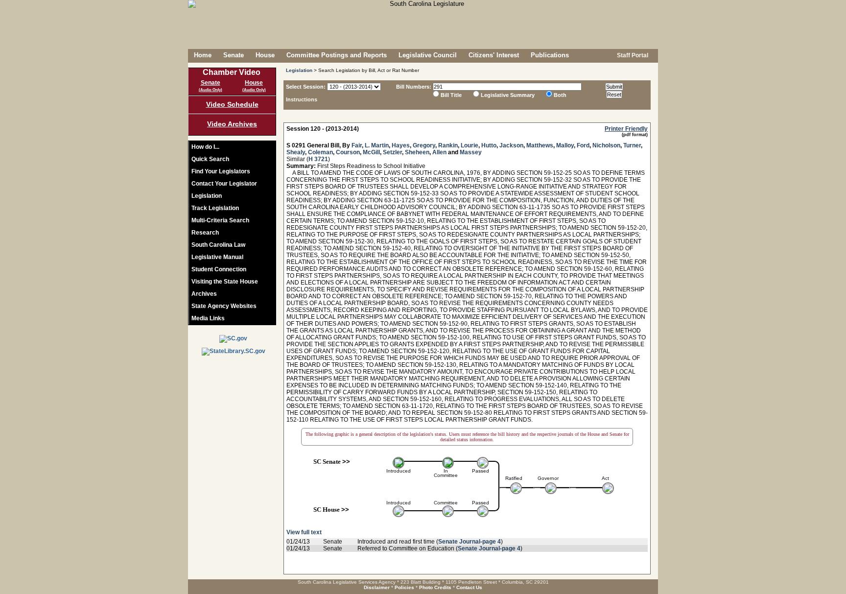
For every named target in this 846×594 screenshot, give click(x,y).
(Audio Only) (210, 90)
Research (205, 232)
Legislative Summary (508, 95)
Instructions (301, 99)
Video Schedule (232, 104)
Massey (471, 152)
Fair (357, 145)
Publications (550, 55)
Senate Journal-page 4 (469, 541)
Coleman (320, 152)
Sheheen (417, 152)
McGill (371, 152)
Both (560, 95)
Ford (583, 145)
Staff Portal (631, 55)
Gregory (424, 145)
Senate (233, 55)
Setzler (392, 152)
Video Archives (232, 124)
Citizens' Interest (494, 55)
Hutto (488, 145)
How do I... (205, 146)
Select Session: (306, 87)
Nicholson (606, 145)
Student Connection (218, 269)
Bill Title (451, 95)
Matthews (539, 145)
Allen (439, 152)
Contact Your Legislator (224, 183)
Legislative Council (428, 55)
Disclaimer (377, 587)
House (265, 55)
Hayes (401, 145)
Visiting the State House (224, 281)
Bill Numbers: (413, 87)
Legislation (206, 195)
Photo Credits (435, 587)
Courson (348, 152)
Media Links (208, 318)
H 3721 (318, 159)
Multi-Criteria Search (220, 220)
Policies (404, 587)
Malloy (565, 145)
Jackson (511, 145)
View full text (304, 532)
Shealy (295, 152)
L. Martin (377, 145)
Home (203, 55)
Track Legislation (215, 208)
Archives (204, 293)
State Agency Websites (224, 306)
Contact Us (469, 587)
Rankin (448, 145)
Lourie (469, 145)
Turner (632, 145)
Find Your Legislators (220, 171)
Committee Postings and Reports (336, 55)
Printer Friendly (626, 128)
